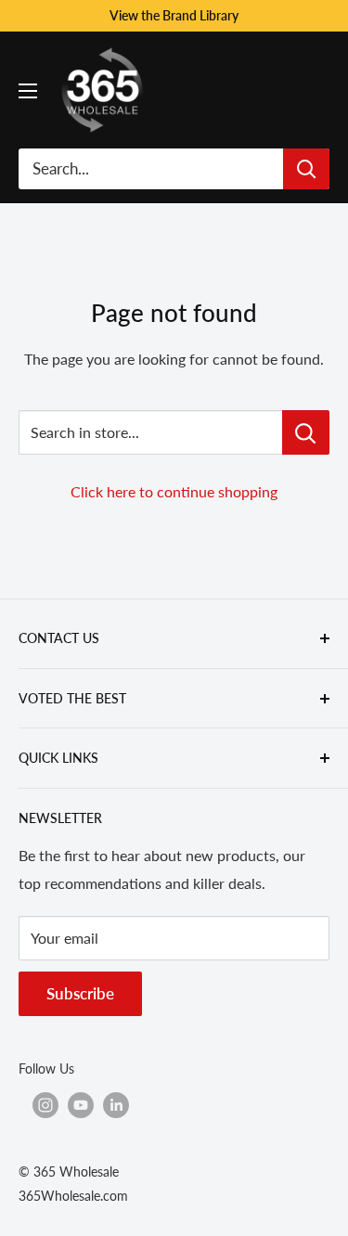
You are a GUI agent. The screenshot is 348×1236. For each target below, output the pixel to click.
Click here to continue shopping (174, 491)
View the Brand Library (174, 15)
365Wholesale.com (73, 1196)
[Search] (306, 168)
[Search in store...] (305, 432)
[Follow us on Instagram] (45, 1105)
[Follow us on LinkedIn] (116, 1105)
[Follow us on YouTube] (81, 1105)
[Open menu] (28, 91)
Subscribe (80, 993)
